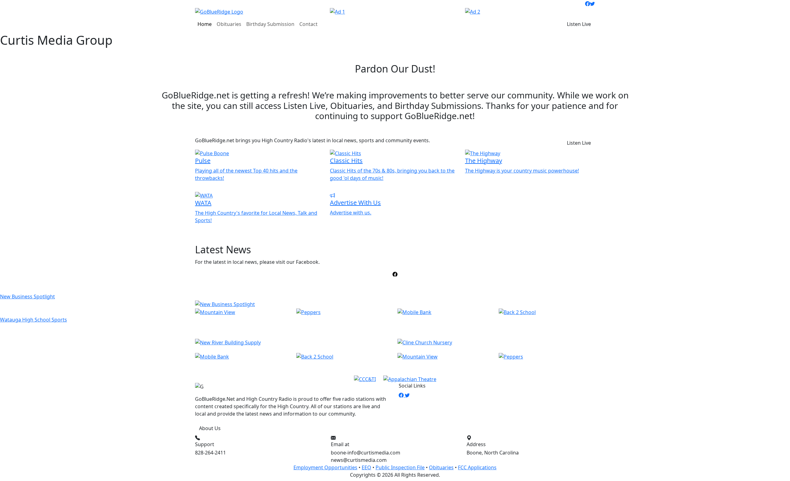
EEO (366, 467)
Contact (308, 24)
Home (205, 24)
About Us (210, 428)
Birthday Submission (270, 24)
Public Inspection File (400, 467)
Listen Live (579, 24)
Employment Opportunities (325, 467)
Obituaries (229, 24)
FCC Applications (477, 467)
